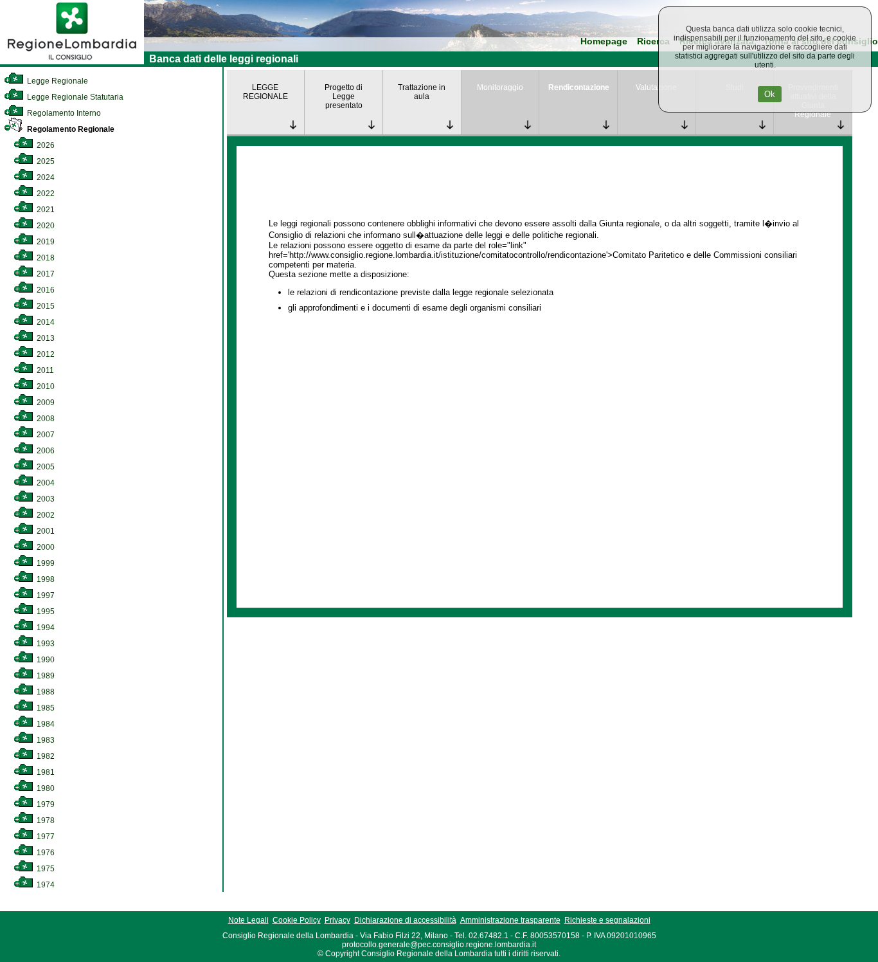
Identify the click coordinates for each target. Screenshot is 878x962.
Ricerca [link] (653, 41)
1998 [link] (45, 579)
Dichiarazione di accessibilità (405, 920)
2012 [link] (45, 354)
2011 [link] (44, 370)
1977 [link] (45, 836)
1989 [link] (45, 675)
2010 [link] (45, 386)
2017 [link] (45, 273)
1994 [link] (45, 627)
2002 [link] (45, 515)
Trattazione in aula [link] (421, 92)
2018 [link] (45, 257)
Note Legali (248, 920)
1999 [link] (45, 563)
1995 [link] (45, 611)
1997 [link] (45, 595)
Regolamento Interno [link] (63, 113)
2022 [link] (45, 193)
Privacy (337, 920)
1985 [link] (45, 707)
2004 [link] (45, 482)
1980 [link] (45, 788)
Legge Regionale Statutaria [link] (74, 97)
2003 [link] (45, 499)
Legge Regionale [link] (56, 81)
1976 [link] (45, 852)
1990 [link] (45, 659)
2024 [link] (45, 177)
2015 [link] (45, 306)
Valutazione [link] (656, 87)
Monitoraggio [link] (500, 87)
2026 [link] (45, 145)
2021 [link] (45, 209)
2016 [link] (45, 290)
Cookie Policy (297, 920)
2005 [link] (45, 466)
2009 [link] (45, 402)
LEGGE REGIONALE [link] (265, 92)
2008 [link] (45, 418)
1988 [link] (45, 691)
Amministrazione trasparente (510, 920)
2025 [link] (45, 161)
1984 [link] (45, 724)
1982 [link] (45, 756)
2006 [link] (45, 450)
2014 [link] (45, 322)
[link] (72, 61)
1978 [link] (45, 820)
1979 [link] (45, 804)
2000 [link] (45, 547)
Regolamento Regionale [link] (69, 129)
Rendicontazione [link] (578, 87)
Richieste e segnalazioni (607, 920)
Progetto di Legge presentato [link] (344, 96)
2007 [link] (45, 434)
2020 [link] (45, 225)
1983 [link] (45, 740)
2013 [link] (45, 338)
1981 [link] (45, 772)
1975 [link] (45, 868)
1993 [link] (45, 643)
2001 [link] (45, 531)
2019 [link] (45, 241)
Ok (769, 94)
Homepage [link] (603, 41)
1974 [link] (45, 884)
